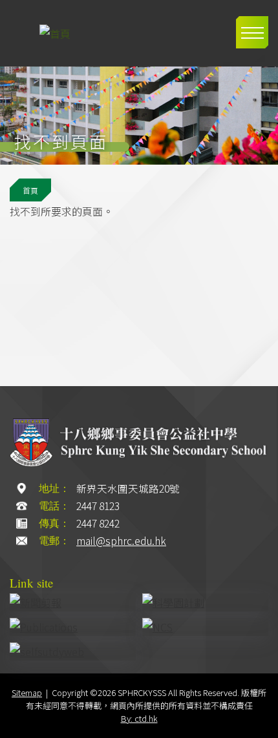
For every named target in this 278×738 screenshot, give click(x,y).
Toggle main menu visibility (252, 32)
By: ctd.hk (139, 718)
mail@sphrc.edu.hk (121, 540)
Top (262, 723)
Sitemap (27, 692)
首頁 (30, 190)
